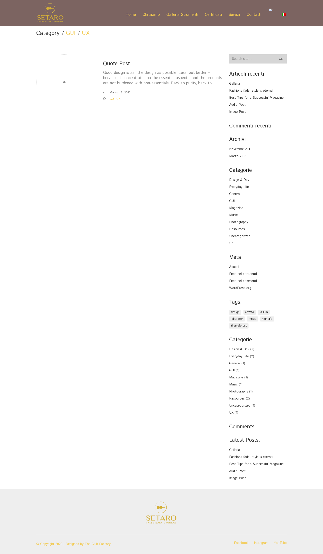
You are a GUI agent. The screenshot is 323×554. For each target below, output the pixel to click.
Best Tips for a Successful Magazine (256, 98)
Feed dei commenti (243, 281)
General (234, 194)
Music (233, 215)
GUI (71, 33)
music (252, 319)
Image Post (237, 112)
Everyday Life (239, 187)
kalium (264, 312)
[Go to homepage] (50, 13)
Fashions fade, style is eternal (251, 91)
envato (249, 312)
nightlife (267, 319)
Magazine (236, 208)
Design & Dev (239, 180)
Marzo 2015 (238, 156)
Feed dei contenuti (243, 274)
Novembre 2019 (240, 149)
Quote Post (116, 64)
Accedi (234, 267)
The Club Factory (98, 544)
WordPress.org (240, 288)
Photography (238, 222)
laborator (237, 319)
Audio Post (237, 105)
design (235, 312)
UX (86, 33)
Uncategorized (239, 236)
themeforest (239, 326)
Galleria (234, 84)
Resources (237, 229)
